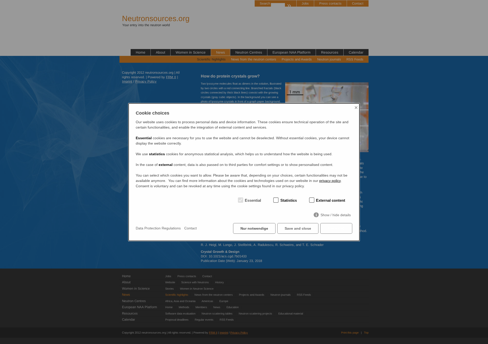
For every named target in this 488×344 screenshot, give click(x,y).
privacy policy (330, 181)
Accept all (336, 228)
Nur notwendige (254, 228)
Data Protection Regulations (158, 228)
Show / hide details (336, 215)
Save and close (298, 228)
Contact (190, 228)
